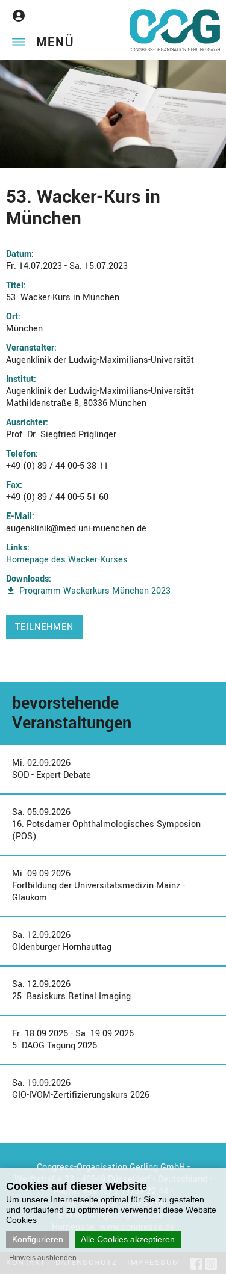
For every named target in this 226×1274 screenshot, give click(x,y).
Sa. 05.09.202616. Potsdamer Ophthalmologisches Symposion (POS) (106, 824)
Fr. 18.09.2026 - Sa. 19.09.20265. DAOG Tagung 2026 (73, 1039)
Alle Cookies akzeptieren (128, 1239)
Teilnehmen (44, 627)
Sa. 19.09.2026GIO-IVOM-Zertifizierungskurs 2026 (80, 1089)
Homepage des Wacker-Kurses (67, 559)
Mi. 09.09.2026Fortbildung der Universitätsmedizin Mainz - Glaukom (98, 885)
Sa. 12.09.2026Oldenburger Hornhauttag (61, 941)
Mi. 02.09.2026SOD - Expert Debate (51, 769)
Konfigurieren (37, 1239)
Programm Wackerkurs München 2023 (95, 591)
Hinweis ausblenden (43, 1258)
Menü (55, 42)
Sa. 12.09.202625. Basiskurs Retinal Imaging (71, 990)
